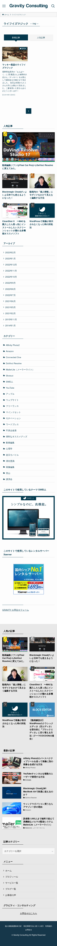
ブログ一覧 (10, 888)
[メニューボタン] (4, 6)
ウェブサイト (12, 399)
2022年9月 (10, 282)
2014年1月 (10, 325)
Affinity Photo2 (13, 345)
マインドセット (13, 412)
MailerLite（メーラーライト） (20, 369)
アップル (10, 393)
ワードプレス (12, 424)
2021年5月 (10, 307)
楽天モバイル (12, 454)
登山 (8, 473)
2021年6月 (10, 301)
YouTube (10, 387)
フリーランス (12, 406)
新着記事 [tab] (16, 37)
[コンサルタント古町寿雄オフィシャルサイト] (28, 6)
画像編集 (10, 467)
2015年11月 (11, 319)
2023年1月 (10, 258)
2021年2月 (10, 313)
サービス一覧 (11, 882)
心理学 (9, 448)
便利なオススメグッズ (16, 436)
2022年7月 (10, 295)
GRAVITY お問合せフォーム (15, 609)
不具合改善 (11, 430)
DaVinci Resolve (14, 363)
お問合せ (28, 929)
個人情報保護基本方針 (13, 926)
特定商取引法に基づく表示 (34, 926)
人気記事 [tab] (41, 37)
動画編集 (10, 442)
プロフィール (11, 876)
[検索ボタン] (53, 6)
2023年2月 (10, 252)
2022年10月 (11, 276)
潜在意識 (10, 460)
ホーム (8, 870)
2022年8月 (10, 289)
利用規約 (48, 926)
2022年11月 (11, 270)
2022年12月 (11, 264)
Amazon (10, 351)
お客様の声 (10, 895)
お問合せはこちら (28, 913)
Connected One (13, 357)
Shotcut (9, 375)
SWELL (9, 381)
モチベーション (13, 418)
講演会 (9, 479)
